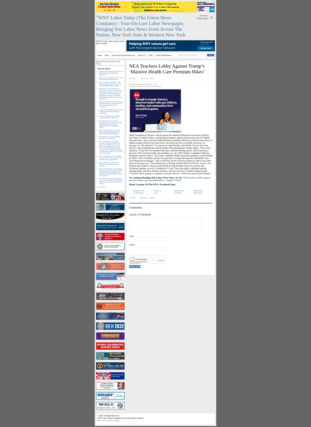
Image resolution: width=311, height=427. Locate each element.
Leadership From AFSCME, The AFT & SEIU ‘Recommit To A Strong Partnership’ (111, 111)
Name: (131, 236)
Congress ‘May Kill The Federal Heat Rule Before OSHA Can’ (109, 117)
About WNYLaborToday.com (123, 55)
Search (210, 55)
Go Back (132, 78)
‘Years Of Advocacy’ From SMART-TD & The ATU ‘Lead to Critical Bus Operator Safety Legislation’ (110, 158)
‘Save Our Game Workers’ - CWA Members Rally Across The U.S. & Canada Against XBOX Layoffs (110, 84)
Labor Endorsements (163, 55)
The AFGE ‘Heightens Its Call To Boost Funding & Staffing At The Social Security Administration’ (109, 132)
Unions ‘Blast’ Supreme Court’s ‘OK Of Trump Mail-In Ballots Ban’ (111, 78)
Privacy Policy (114, 420)
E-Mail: (132, 245)
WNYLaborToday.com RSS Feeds (199, 416)
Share (152, 78)
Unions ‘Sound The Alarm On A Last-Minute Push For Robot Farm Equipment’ (111, 73)
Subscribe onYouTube (179, 192)
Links (151, 55)
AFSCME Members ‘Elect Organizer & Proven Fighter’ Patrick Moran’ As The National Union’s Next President (111, 104)
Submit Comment (135, 266)
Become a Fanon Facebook (138, 192)
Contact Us (141, 55)
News (107, 55)
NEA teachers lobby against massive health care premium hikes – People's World (170, 179)
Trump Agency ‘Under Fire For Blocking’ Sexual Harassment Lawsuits (109, 164)
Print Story (144, 78)
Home (99, 55)
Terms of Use (102, 420)
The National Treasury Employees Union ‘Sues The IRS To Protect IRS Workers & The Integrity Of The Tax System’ (111, 181)
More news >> (102, 187)
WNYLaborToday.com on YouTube (209, 416)
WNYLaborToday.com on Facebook (203, 416)
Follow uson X (157, 192)
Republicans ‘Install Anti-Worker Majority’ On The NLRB (109, 137)
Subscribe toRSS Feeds (198, 192)
